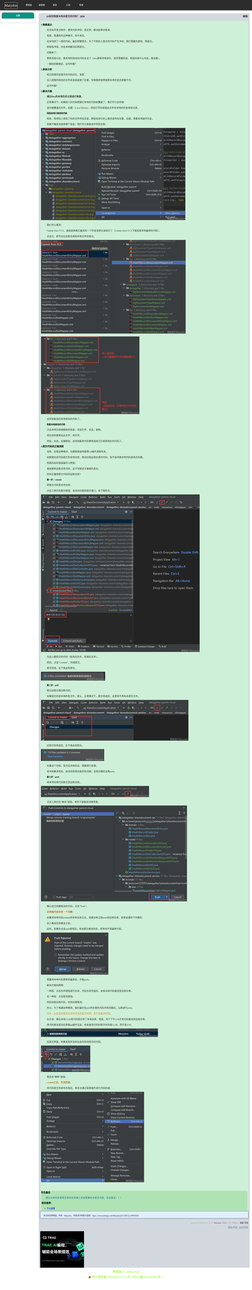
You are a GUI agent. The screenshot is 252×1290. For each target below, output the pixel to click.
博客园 (29, 5)
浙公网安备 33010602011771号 (111, 1277)
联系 (55, 5)
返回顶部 (243, 1227)
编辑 (245, 16)
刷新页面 (232, 1227)
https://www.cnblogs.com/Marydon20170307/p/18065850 (115, 1215)
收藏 (242, 1223)
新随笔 (42, 5)
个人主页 (51, 1208)
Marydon (11, 5)
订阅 (68, 5)
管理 (81, 5)
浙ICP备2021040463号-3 (148, 1277)
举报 (246, 1223)
